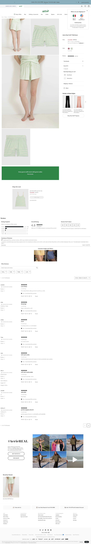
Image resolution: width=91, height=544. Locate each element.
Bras (42, 14)
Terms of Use (82, 27)
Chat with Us (18, 507)
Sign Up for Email (24, 516)
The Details (66, 61)
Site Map (74, 520)
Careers (74, 518)
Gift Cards (57, 523)
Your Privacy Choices (32, 542)
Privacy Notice (7, 542)
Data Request (50, 534)
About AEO (75, 515)
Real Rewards (23, 515)
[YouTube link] (50, 530)
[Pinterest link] (48, 530)
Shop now (46, 2)
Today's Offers (18, 14)
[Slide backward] (85, 102)
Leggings (57, 515)
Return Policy (5, 516)
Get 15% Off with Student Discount (45, 516)
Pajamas (52, 14)
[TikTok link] (42, 530)
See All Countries (78, 22)
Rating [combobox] (3, 271)
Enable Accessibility (85, 2)
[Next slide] (76, 2)
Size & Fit (66, 66)
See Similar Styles (33, 200)
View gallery (16, 458)
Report (36, 296)
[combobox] (83, 277)
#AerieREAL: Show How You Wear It (45, 518)
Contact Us (5, 520)
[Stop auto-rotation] (78, 2)
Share (67, 88)
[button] (74, 17)
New (25, 14)
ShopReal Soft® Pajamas (73, 115)
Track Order (5, 515)
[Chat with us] (65, 78)
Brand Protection (76, 534)
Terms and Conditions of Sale (40, 534)
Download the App (42, 520)
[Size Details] (65, 75)
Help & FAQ (5, 521)
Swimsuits (67, 14)
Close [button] (87, 541)
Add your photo (16, 453)
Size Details (69, 74)
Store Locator (40, 515)
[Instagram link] (40, 530)
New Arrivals (58, 521)
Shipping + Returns (68, 83)
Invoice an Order (6, 518)
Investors (74, 516)
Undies (47, 14)
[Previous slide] (14, 2)
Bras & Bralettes (59, 516)
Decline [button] (81, 541)
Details (58, 2)
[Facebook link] (45, 530)
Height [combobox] (11, 271)
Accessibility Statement (16, 534)
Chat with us (69, 78)
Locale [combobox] (27, 271)
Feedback (5, 523)
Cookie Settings (24, 542)
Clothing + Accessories (33, 14)
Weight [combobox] (19, 271)
